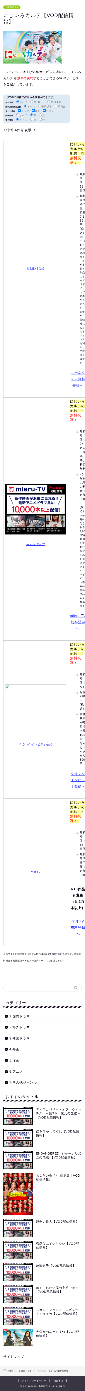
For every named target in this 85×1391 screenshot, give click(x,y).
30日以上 (39, 102)
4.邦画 (14, 1049)
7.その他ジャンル (23, 1082)
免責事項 (58, 1380)
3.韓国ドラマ (19, 1038)
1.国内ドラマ (11, 7)
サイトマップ (13, 1356)
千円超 (62, 106)
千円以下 (46, 106)
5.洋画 (14, 1060)
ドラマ (25, 111)
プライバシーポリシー (34, 1380)
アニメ (50, 111)
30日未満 (56, 102)
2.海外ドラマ (19, 1027)
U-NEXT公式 (35, 268)
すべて (23, 102)
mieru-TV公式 (35, 544)
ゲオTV (36, 872)
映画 (37, 111)
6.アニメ (16, 1071)
